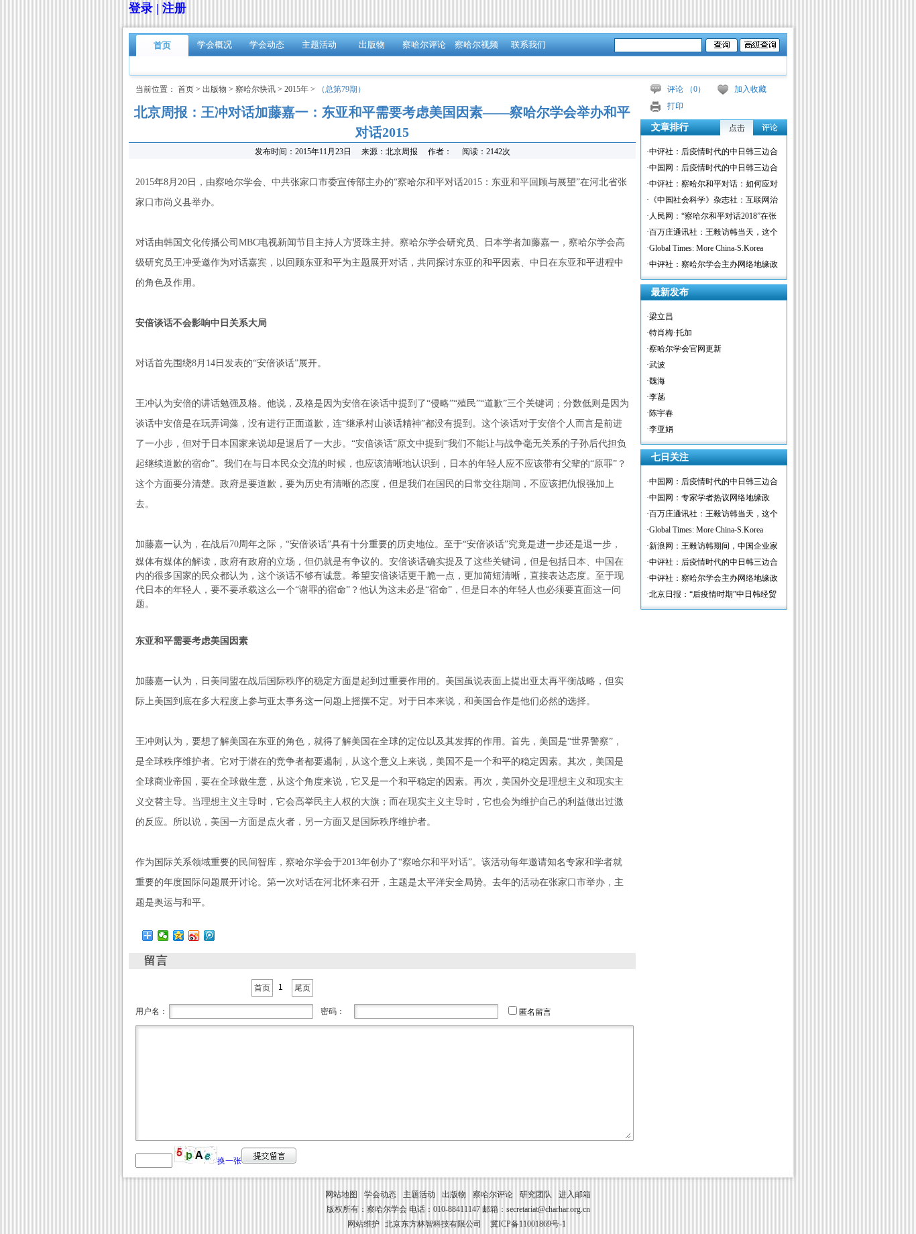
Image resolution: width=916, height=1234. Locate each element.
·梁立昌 (659, 316)
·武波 (655, 365)
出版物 (372, 45)
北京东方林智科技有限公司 (433, 1224)
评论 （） (686, 89)
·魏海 (655, 381)
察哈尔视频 (476, 45)
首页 (162, 45)
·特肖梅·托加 (669, 332)
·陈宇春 (659, 413)
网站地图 (341, 1194)
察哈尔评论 (424, 45)
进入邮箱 (575, 1194)
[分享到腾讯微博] (209, 935)
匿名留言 (535, 1012)
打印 (675, 106)
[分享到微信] (163, 935)
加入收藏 (750, 89)
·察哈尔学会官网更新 (684, 348)
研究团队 (536, 1194)
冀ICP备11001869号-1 (528, 1224)
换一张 (229, 1161)
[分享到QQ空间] (178, 935)
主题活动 (319, 45)
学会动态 (266, 45)
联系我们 (528, 45)
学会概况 (214, 45)
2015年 (296, 89)
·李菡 (655, 397)
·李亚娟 (659, 429)
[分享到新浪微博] (194, 935)
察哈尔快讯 (255, 89)
